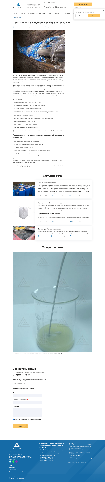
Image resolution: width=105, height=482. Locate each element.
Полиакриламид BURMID (75, 455)
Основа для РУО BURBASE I (46, 457)
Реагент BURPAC (73, 457)
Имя (14, 392)
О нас (15, 13)
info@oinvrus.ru (20, 383)
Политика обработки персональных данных (24, 421)
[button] (24, 189)
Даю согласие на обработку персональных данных (28, 419)
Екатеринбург (77, 7)
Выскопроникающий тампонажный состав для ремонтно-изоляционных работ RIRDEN (37, 353)
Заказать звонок (83, 4)
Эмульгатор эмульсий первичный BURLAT (49, 453)
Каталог (23, 13)
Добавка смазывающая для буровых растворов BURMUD (80, 450)
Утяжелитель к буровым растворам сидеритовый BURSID (51, 451)
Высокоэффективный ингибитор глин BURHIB (80, 444)
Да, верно (81, 15)
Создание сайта (20, 478)
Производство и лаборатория (37, 13)
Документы (58, 13)
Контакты (67, 13)
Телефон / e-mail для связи (20, 399)
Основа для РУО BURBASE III (46, 460)
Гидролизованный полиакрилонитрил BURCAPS (80, 446)
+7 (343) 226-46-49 (50, 2)
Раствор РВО (71, 443)
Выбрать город (94, 15)
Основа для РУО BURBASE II (46, 458)
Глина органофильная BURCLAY (47, 455)
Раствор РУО (42, 449)
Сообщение (16, 406)
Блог (50, 13)
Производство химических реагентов (51, 443)
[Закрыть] (104, 10)
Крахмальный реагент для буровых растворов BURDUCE (79, 453)
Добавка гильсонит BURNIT (75, 448)
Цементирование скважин (77, 462)
